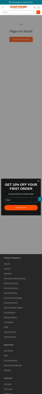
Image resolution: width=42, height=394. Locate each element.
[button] (3, 7)
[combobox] (19, 12)
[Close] (38, 181)
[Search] (38, 12)
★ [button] (40, 199)
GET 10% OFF (21, 207)
